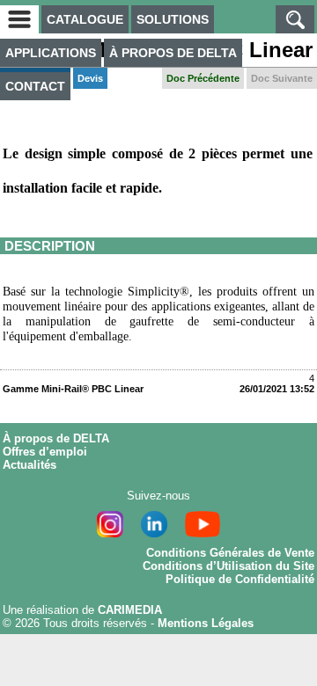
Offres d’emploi (45, 451)
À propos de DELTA (56, 438)
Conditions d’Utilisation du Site (228, 566)
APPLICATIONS (50, 53)
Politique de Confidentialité (240, 579)
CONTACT (35, 86)
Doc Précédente (203, 78)
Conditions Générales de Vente (230, 552)
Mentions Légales (206, 623)
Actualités (29, 464)
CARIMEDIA (130, 610)
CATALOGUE (85, 19)
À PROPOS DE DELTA (173, 53)
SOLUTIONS (172, 19)
